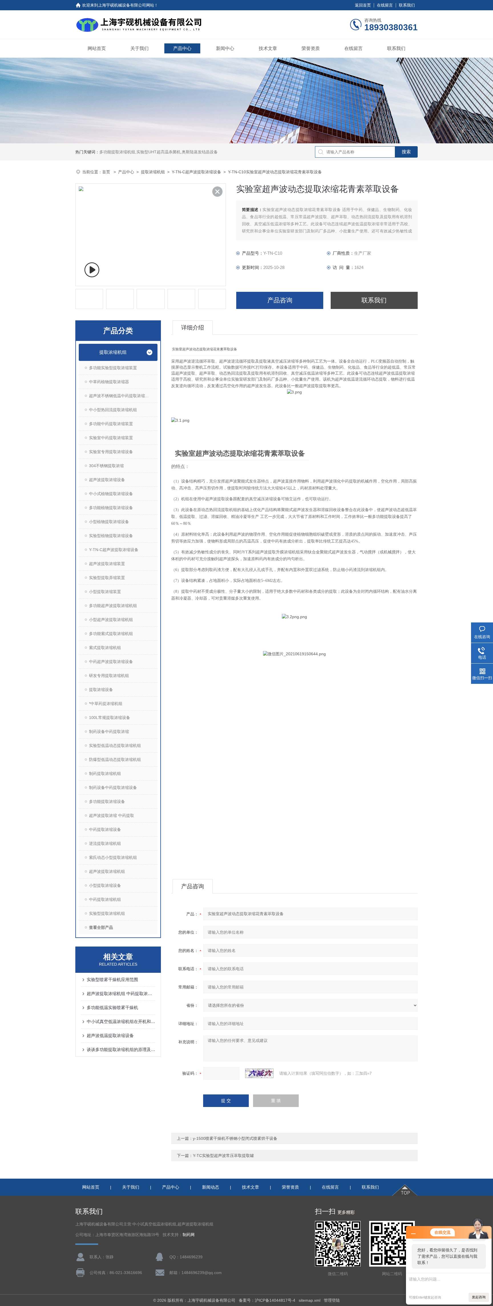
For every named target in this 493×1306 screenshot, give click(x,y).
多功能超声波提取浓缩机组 (113, 605)
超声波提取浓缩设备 (107, 479)
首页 (106, 172)
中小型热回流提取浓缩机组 (113, 409)
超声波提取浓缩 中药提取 (111, 815)
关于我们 (139, 48)
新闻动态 (210, 1187)
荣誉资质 (311, 48)
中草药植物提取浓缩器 (109, 381)
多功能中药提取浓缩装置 (111, 423)
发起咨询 (479, 1297)
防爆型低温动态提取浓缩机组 (115, 759)
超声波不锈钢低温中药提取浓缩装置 (121, 395)
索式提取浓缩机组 (105, 647)
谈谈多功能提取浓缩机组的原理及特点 (121, 1049)
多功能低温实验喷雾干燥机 (112, 1007)
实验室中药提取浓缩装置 (111, 437)
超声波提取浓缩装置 (107, 563)
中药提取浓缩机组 (105, 899)
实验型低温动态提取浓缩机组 (115, 745)
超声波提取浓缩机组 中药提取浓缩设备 (121, 993)
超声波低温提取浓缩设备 (110, 1035)
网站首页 (97, 48)
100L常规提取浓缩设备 (109, 717)
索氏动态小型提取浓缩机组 (113, 857)
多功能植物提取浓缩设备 (111, 507)
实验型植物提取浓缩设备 (111, 535)
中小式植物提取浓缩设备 (111, 493)
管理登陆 (332, 1300)
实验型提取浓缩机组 (107, 913)
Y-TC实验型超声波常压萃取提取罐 (223, 1155)
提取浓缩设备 (101, 689)
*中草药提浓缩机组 (105, 703)
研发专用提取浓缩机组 (109, 675)
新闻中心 (225, 48)
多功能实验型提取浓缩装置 (113, 367)
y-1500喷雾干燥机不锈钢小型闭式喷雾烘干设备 (235, 1138)
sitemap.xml (309, 1300)
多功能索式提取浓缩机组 (111, 633)
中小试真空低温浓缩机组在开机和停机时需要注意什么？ (121, 1021)
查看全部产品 (101, 927)
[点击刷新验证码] (259, 1073)
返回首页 (363, 5)
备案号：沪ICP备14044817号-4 (267, 1300)
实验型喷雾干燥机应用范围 (112, 979)
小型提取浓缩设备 (105, 885)
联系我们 (407, 5)
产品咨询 (279, 300)
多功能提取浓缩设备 (107, 801)
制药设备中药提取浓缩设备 (113, 787)
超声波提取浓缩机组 (107, 871)
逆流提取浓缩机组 (105, 843)
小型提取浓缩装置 (105, 591)
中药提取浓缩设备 (105, 829)
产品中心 (182, 48)
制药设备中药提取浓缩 (109, 731)
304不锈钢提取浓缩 (106, 465)
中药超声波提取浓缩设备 (111, 661)
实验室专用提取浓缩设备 (111, 451)
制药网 (189, 1235)
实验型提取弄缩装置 (107, 577)
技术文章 (268, 48)
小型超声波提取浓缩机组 (111, 619)
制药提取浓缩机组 (105, 773)
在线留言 (385, 5)
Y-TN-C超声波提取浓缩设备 (196, 172)
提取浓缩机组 (153, 172)
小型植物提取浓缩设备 (109, 521)
